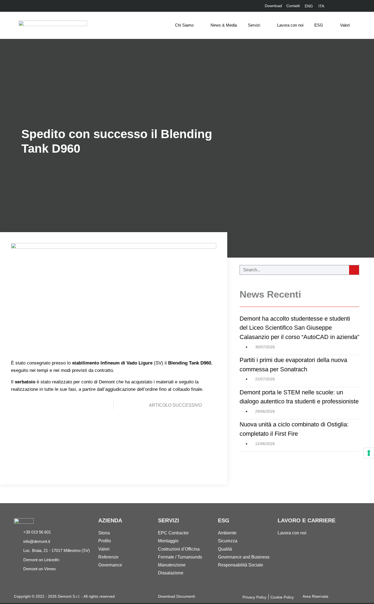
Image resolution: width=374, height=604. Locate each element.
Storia (104, 533)
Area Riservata (315, 596)
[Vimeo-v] (347, 6)
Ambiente (227, 533)
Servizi (254, 25)
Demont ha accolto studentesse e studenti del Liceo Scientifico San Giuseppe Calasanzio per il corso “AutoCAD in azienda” (299, 327)
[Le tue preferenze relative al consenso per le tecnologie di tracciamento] (369, 453)
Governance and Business (243, 557)
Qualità (225, 549)
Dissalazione (170, 573)
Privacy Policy (254, 597)
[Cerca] (354, 270)
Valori (345, 25)
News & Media (224, 25)
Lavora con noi (290, 25)
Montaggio (168, 541)
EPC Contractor (173, 533)
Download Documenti (176, 596)
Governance (110, 565)
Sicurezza (227, 541)
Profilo (104, 541)
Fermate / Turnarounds (180, 557)
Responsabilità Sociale (240, 565)
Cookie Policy (282, 597)
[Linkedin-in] (338, 6)
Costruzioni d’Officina (179, 549)
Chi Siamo (184, 25)
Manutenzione (172, 565)
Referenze (108, 557)
